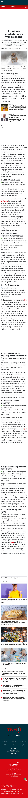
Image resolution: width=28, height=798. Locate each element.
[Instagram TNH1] (8, 735)
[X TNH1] (14, 735)
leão (25, 300)
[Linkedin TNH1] (20, 735)
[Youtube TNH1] (17, 735)
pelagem (23, 429)
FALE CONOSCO (14, 753)
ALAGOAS (5, 744)
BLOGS (14, 743)
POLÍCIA (14, 741)
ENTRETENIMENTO (23, 744)
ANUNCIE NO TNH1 (14, 750)
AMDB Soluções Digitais (16, 793)
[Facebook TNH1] (11, 735)
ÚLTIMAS (5, 741)
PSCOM (23, 745)
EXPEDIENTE (14, 748)
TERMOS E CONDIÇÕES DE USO (14, 751)
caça (12, 542)
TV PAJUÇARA (23, 741)
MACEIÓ (4, 743)
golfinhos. (4, 201)
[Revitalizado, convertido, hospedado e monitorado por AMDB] (25, 779)
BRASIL (14, 744)
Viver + (14, 7)
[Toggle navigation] (2, 2)
